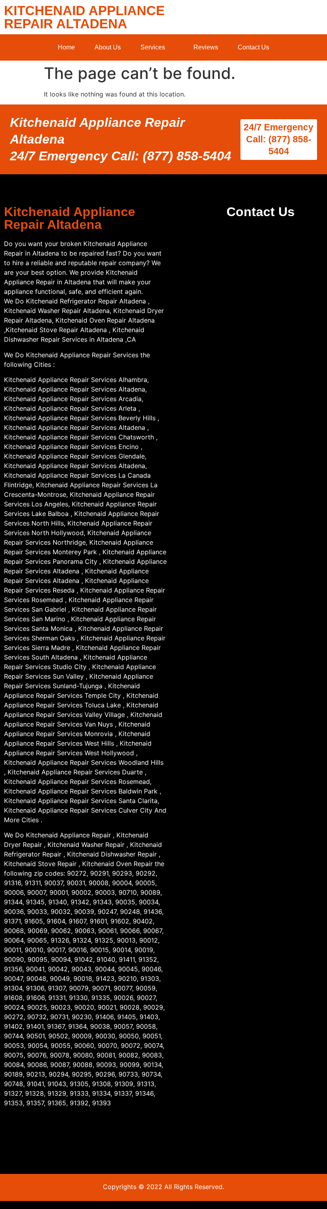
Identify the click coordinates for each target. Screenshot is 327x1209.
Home (66, 47)
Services (152, 47)
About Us (108, 47)
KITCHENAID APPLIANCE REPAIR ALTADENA (84, 17)
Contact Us (253, 47)
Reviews (205, 47)
